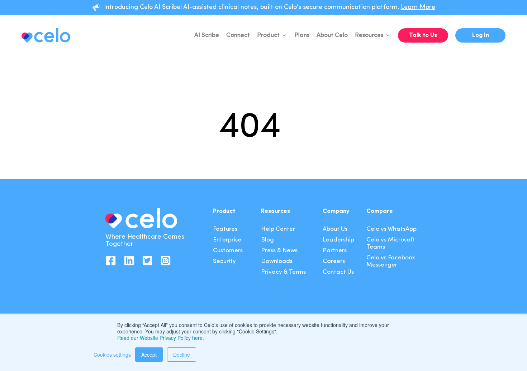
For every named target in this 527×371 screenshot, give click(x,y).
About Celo (332, 35)
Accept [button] (149, 354)
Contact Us (338, 272)
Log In (480, 35)
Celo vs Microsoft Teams (390, 243)
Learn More (418, 7)
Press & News (279, 251)
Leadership (338, 240)
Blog (267, 240)
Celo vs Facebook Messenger (390, 261)
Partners (335, 251)
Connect (238, 35)
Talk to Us (423, 35)
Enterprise (227, 240)
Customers (228, 251)
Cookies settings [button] (112, 354)
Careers (334, 261)
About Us (335, 229)
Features (225, 229)
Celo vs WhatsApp (391, 229)
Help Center (278, 229)
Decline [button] (181, 354)
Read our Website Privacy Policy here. (160, 338)
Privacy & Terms (283, 272)
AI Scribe (206, 35)
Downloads (277, 261)
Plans (301, 35)
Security (224, 261)
